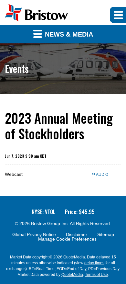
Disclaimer (76, 234)
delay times (94, 263)
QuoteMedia (74, 257)
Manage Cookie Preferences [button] (67, 239)
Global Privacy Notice (34, 234)
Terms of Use (96, 274)
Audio (101, 174)
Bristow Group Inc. (50, 223)
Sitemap (105, 234)
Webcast (14, 174)
